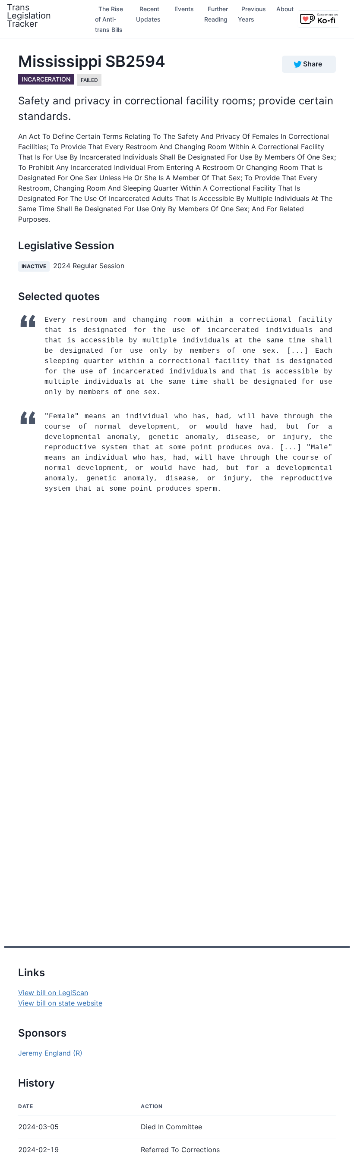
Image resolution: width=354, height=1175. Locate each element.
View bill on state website (60, 1003)
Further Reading (216, 14)
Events (184, 9)
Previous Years (252, 14)
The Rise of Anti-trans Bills (109, 19)
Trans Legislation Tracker (29, 15)
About (285, 9)
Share (312, 64)
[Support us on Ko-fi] (318, 19)
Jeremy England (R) (50, 1053)
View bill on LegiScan (53, 992)
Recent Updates (148, 14)
